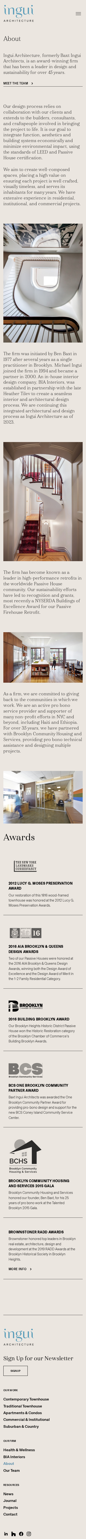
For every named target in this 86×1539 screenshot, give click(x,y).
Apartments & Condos (22, 1413)
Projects (10, 1507)
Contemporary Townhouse (26, 1399)
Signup (16, 1371)
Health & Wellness (19, 1450)
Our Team (11, 1470)
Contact (10, 1514)
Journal (9, 1500)
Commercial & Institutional (26, 1419)
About (8, 1463)
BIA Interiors (14, 1457)
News (8, 1494)
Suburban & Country (21, 1426)
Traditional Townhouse (22, 1406)
